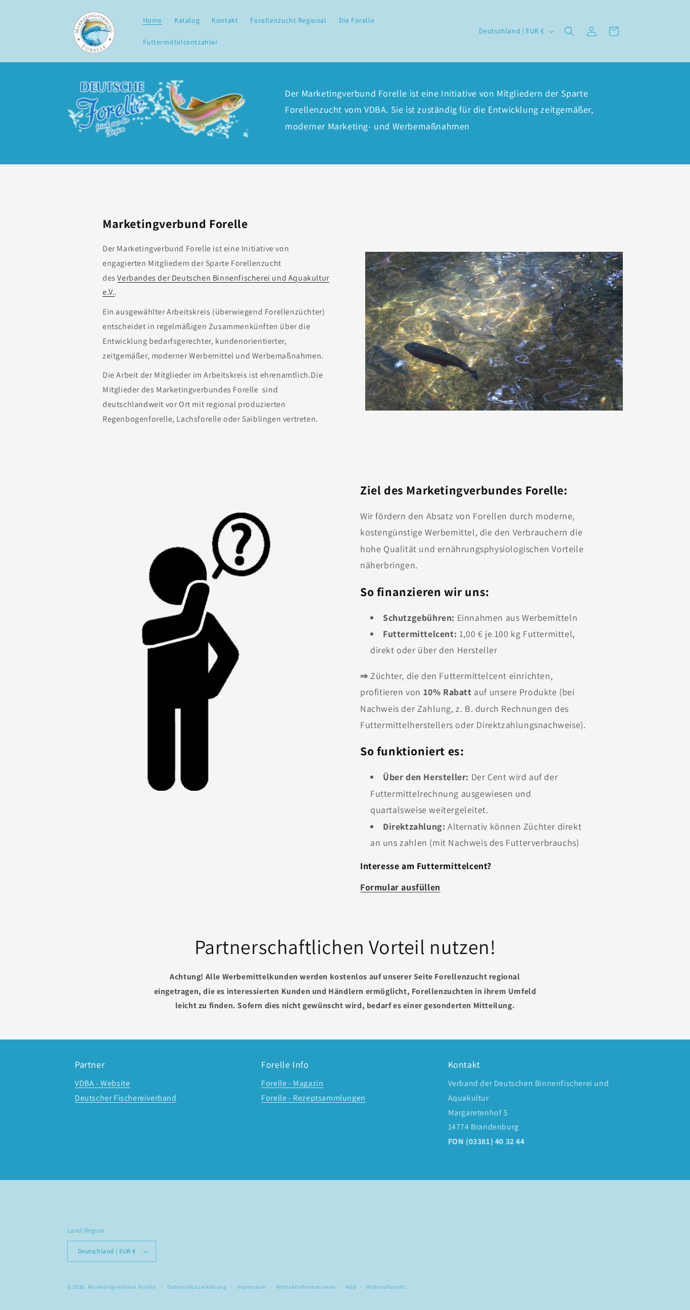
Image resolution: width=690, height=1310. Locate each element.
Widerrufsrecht (386, 1286)
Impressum (251, 1286)
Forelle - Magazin (292, 1083)
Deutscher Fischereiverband (126, 1098)
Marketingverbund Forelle (122, 1286)
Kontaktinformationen (306, 1286)
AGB (351, 1286)
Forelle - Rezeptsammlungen (313, 1098)
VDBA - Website (102, 1083)
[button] (569, 31)
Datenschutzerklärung (197, 1286)
